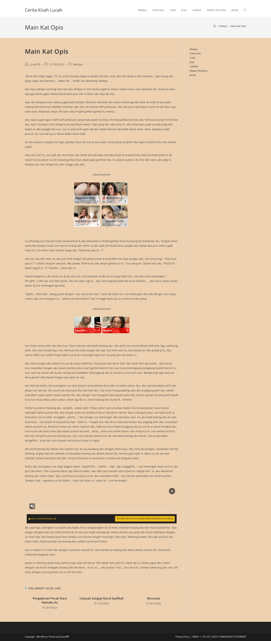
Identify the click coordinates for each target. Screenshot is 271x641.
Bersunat (153, 598)
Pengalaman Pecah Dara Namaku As (50, 600)
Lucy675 (35, 64)
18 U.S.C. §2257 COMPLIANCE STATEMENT (224, 636)
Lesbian (194, 66)
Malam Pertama (198, 70)
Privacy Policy (182, 636)
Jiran (192, 62)
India (192, 57)
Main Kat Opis (238, 26)
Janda (193, 75)
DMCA (195, 636)
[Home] (214, 26)
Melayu (78, 64)
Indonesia (195, 53)
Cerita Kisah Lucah (43, 10)
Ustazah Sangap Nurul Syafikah (102, 598)
